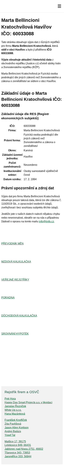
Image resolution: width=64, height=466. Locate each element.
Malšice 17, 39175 (15, 441)
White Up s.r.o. (13, 410)
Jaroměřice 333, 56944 (18, 456)
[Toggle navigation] (59, 6)
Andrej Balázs (13, 431)
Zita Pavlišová (13, 423)
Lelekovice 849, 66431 (18, 445)
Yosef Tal (10, 435)
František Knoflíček (16, 420)
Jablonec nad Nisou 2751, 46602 (24, 448)
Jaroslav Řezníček (15, 406)
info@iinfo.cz (46, 221)
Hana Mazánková (15, 413)
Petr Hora (10, 398)
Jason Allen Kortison (17, 427)
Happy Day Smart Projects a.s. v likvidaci (28, 402)
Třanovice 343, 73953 (17, 452)
